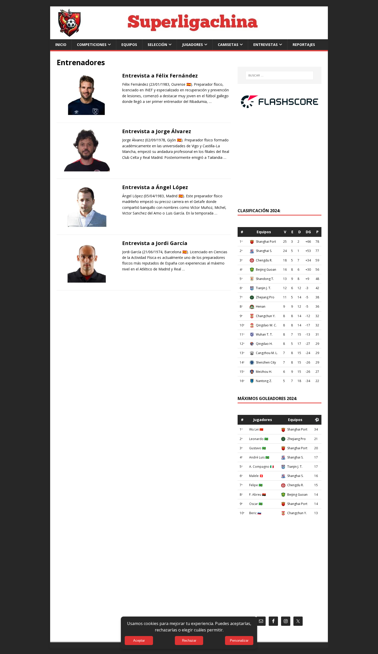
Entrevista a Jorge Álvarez (156, 131)
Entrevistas (265, 44)
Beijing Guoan (266, 269)
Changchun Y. (265, 316)
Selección (157, 44)
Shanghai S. (264, 251)
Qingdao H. (264, 343)
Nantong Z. (264, 381)
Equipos (129, 44)
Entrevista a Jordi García (154, 243)
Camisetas (228, 44)
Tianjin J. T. (263, 288)
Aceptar (139, 640)
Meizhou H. (264, 371)
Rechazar (189, 640)
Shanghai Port (266, 241)
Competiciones (91, 44)
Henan (260, 306)
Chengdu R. (264, 260)
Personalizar (239, 640)
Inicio (60, 44)
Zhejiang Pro (265, 297)
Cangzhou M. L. (267, 353)
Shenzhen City (266, 362)
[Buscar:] (279, 75)
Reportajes (304, 44)
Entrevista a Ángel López (155, 187)
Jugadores (192, 44)
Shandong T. (265, 279)
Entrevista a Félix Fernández (160, 75)
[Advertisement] (279, 161)
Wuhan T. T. (264, 334)
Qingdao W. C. (266, 325)
